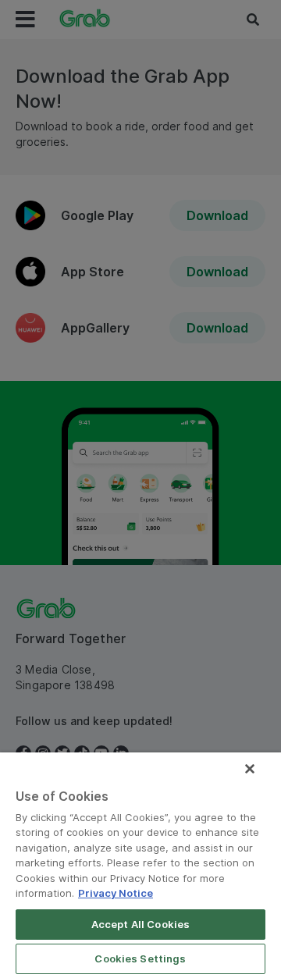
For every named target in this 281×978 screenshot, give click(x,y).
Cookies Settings (140, 958)
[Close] (249, 769)
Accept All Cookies (140, 924)
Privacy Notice (115, 893)
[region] (140, 865)
